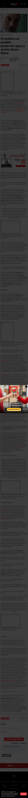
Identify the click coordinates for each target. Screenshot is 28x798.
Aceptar (23, 794)
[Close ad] (26, 387)
